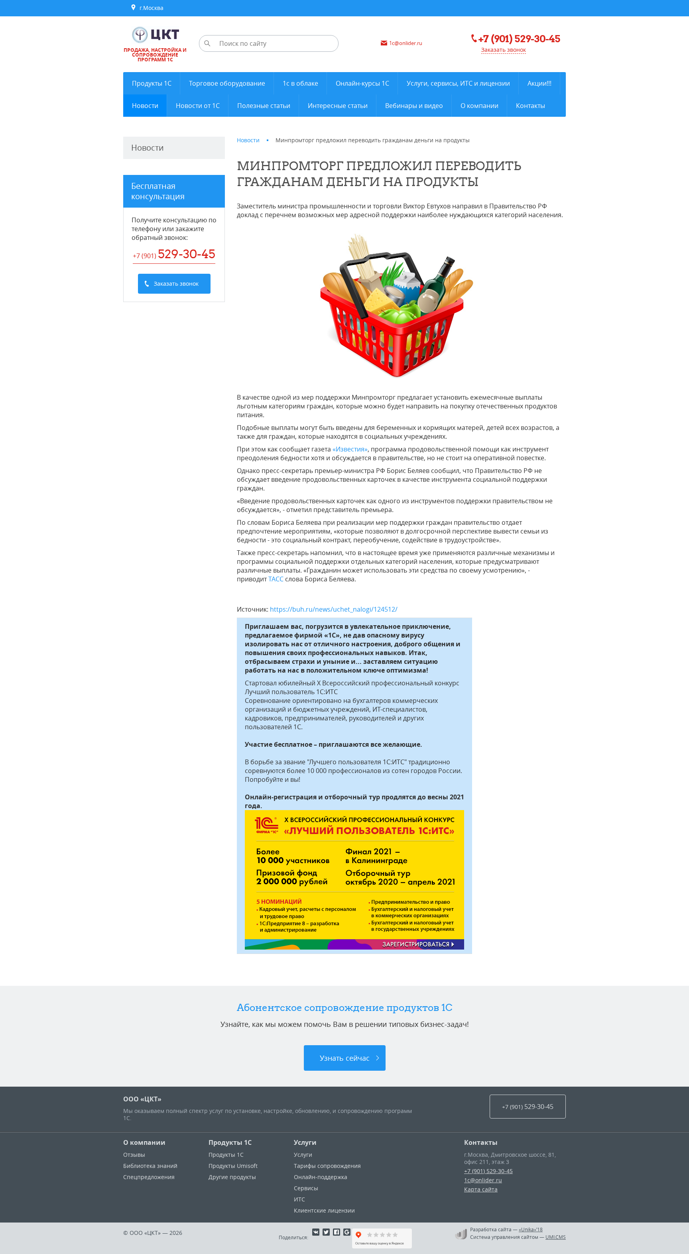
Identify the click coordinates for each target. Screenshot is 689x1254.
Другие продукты (232, 1177)
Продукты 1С (230, 1142)
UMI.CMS (555, 1237)
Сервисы (306, 1188)
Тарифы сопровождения (327, 1166)
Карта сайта (481, 1189)
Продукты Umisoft (233, 1166)
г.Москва (149, 8)
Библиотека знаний (150, 1166)
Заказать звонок (503, 49)
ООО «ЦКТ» (142, 1099)
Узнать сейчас (345, 1058)
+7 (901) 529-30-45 (488, 1171)
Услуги (305, 1142)
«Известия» (350, 449)
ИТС (299, 1199)
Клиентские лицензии (324, 1210)
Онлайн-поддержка (320, 1177)
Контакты (481, 1142)
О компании (144, 1142)
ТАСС (275, 579)
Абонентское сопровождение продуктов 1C (345, 1007)
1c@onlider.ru (483, 1180)
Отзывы (134, 1154)
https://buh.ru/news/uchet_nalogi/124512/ (334, 609)
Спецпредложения (149, 1177)
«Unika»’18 (531, 1229)
